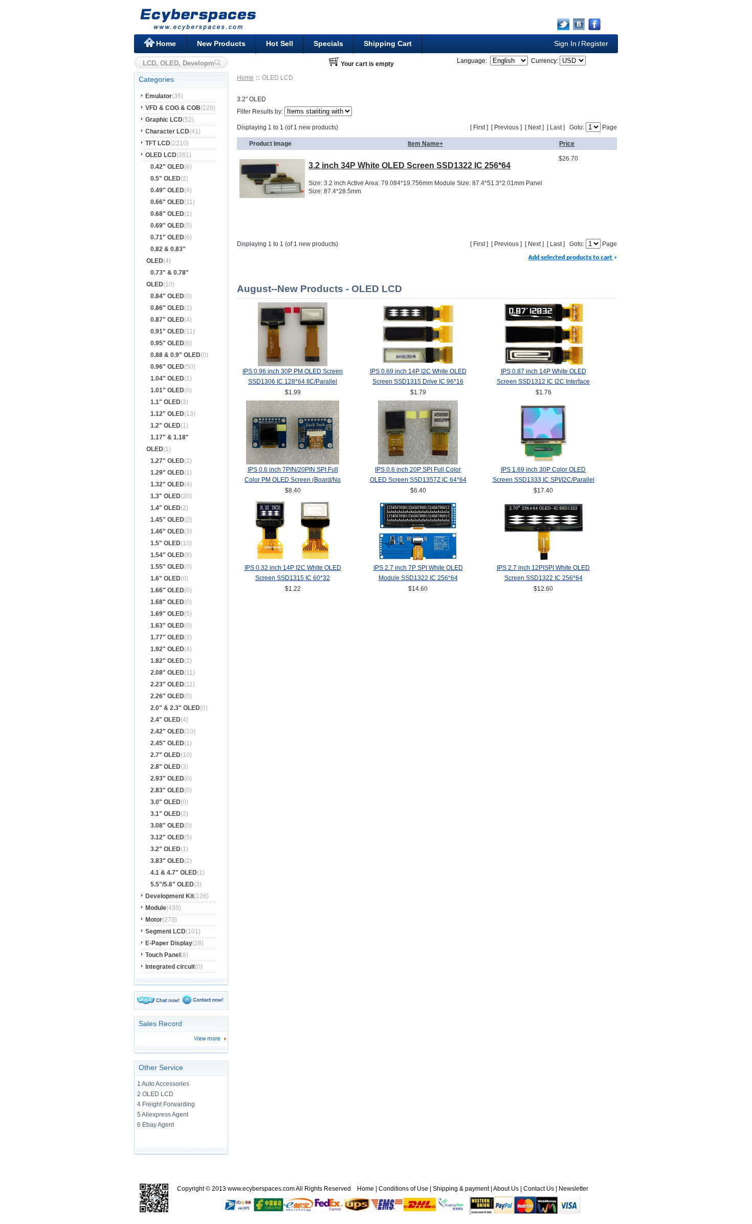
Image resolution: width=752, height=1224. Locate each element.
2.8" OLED (165, 766)
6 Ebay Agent (155, 1124)
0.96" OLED (167, 366)
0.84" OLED (167, 296)
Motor (153, 919)
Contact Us (538, 1188)
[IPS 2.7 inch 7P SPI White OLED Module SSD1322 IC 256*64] (418, 560)
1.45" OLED (167, 519)
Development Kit (169, 896)
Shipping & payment (461, 1188)
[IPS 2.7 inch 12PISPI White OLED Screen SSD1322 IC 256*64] (543, 560)
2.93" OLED (167, 778)
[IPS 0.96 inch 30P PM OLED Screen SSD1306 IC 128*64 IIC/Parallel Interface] (292, 364)
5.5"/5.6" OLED (172, 884)
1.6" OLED (165, 578)
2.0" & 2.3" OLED (175, 707)
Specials (328, 43)
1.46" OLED (167, 531)
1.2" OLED (165, 425)
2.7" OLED (165, 755)
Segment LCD (165, 931)
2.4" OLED (165, 719)
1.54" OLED (167, 555)
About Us (506, 1188)
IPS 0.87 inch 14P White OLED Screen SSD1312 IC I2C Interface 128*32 (543, 381)
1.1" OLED (165, 402)
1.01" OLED (167, 390)
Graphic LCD (164, 119)
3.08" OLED (167, 825)
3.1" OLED (165, 813)
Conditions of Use (403, 1188)
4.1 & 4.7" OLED (173, 872)
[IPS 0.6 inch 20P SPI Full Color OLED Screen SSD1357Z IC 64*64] (418, 462)
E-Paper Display (168, 943)
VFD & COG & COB (173, 108)
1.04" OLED (167, 378)
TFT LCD (157, 143)
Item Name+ (425, 143)
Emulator (158, 96)
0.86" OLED (167, 307)
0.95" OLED (167, 343)
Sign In (565, 43)
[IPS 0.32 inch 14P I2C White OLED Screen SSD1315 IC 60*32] (293, 560)
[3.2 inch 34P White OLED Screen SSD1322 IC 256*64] (272, 195)
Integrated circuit (170, 966)
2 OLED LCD (155, 1094)
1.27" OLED (167, 460)
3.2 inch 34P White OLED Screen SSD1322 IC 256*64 (409, 165)
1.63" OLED (167, 625)
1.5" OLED (165, 543)
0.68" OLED (167, 213)
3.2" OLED (165, 849)
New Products (221, 43)
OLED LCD (160, 155)
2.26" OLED (167, 696)
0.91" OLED (167, 331)
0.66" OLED (167, 202)
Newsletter (573, 1188)
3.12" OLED (167, 837)
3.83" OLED (167, 860)
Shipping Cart (388, 43)
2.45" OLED (167, 743)
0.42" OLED (167, 166)
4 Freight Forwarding (166, 1104)
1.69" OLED (167, 613)
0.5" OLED (165, 178)
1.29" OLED (167, 472)
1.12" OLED (167, 413)
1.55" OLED (167, 566)
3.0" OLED (165, 802)
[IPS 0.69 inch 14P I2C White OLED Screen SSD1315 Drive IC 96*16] (418, 364)
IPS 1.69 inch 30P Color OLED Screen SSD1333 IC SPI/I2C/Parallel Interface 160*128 (543, 480)
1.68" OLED (167, 602)
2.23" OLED (167, 684)
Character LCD (167, 131)
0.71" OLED (167, 237)
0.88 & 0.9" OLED (175, 355)
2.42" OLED (167, 731)
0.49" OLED (167, 190)
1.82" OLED (167, 660)
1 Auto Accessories (163, 1083)
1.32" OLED (167, 484)
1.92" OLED (167, 649)
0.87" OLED (167, 319)
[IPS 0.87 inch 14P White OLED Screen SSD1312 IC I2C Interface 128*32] (543, 364)
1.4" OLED (165, 507)
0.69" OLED (167, 225)
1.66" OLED (167, 590)
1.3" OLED (165, 496)
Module (155, 907)
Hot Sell (279, 43)
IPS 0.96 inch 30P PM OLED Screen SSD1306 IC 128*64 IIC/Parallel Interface (292, 381)
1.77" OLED (167, 637)
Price (566, 143)
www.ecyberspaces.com (261, 1188)
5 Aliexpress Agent (162, 1114)
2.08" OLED (167, 672)
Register (594, 43)
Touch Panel (163, 955)
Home (166, 43)
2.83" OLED (167, 790)
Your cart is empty (367, 64)
